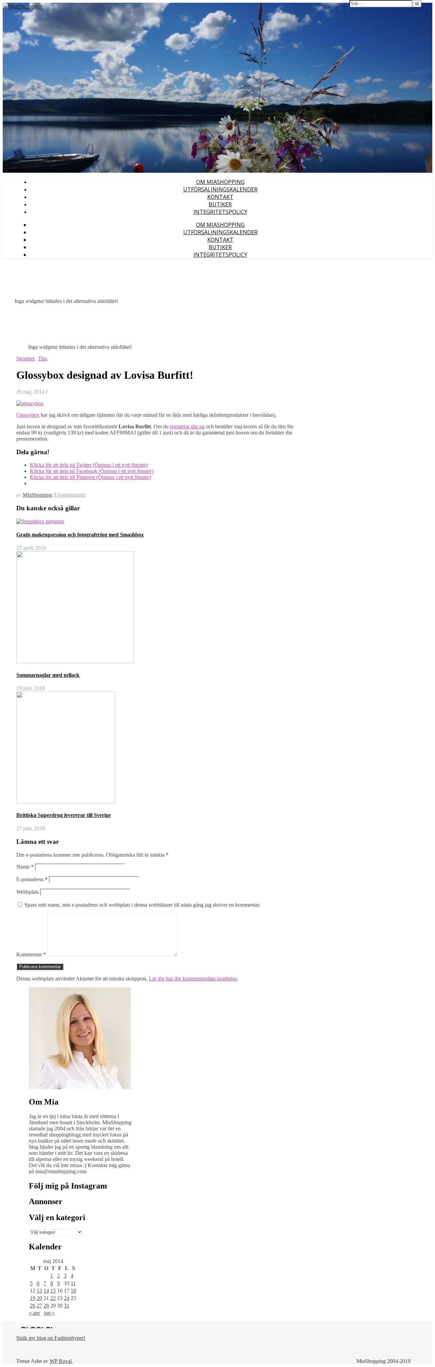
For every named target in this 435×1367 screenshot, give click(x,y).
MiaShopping (37, 495)
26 (32, 1306)
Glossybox (27, 415)
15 (53, 1291)
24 (66, 1298)
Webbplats (27, 892)
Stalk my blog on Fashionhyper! (50, 1338)
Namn (25, 867)
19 (32, 1298)
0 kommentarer (69, 495)
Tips (42, 358)
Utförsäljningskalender (220, 189)
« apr (34, 1313)
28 (46, 1306)
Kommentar (31, 954)
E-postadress (32, 879)
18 (73, 1291)
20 (39, 1298)
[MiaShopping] (22, 6)
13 (39, 1291)
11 (73, 1283)
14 (46, 1291)
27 (39, 1306)
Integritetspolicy (220, 212)
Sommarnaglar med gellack (48, 675)
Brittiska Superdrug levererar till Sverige (63, 815)
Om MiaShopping (220, 182)
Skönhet (25, 358)
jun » (49, 1313)
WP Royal (61, 1361)
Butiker (220, 204)
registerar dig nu (187, 426)
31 (66, 1306)
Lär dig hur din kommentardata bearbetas (193, 978)
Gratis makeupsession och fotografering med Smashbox (80, 534)
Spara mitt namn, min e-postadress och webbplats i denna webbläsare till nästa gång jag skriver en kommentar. (142, 905)
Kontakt (220, 197)
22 (53, 1298)
